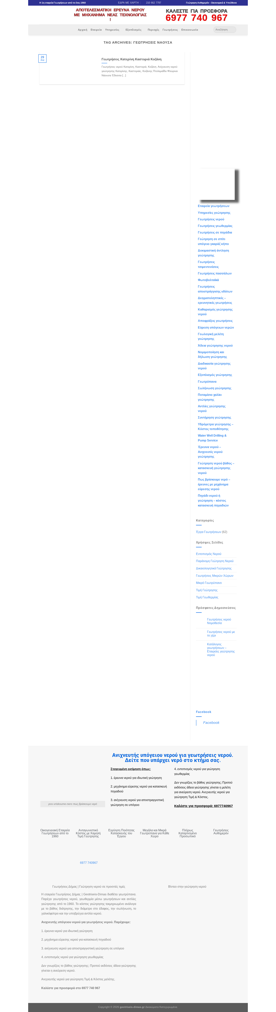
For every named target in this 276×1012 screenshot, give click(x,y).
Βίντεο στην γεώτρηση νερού (187, 886)
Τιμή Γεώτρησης (207, 590)
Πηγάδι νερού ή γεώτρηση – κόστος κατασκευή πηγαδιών (213, 500)
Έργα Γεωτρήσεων (208, 532)
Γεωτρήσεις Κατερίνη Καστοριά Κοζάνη (131, 59)
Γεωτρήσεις (170, 29)
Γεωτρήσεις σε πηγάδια (215, 232)
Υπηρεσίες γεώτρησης (214, 212)
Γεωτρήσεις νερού (211, 219)
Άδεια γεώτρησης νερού (215, 345)
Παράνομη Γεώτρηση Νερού (215, 561)
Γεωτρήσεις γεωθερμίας (215, 225)
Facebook (203, 711)
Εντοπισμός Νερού (208, 554)
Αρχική (82, 29)
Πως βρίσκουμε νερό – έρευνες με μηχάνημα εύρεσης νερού (214, 484)
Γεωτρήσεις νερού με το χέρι (221, 633)
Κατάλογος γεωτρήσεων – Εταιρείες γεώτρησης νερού (221, 650)
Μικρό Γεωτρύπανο (209, 582)
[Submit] (233, 29)
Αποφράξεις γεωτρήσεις (215, 320)
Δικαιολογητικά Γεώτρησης (214, 568)
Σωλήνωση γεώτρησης (214, 388)
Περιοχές (153, 29)
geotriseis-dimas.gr (132, 1006)
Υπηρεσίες (112, 29)
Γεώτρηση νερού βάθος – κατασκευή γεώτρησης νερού (216, 468)
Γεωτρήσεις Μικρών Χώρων (214, 575)
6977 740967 (89, 862)
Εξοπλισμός (133, 29)
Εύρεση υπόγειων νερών (216, 327)
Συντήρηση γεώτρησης (214, 417)
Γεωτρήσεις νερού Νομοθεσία (219, 621)
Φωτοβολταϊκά (208, 280)
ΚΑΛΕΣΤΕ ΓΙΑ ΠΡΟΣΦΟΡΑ (196, 11)
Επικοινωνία (189, 29)
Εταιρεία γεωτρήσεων (213, 206)
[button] (154, 906)
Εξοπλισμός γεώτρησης (215, 374)
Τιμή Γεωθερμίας (207, 597)
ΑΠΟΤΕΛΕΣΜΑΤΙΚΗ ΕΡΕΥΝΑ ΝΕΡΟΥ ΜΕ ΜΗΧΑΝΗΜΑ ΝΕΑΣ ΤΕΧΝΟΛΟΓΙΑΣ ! (110, 14)
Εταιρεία (96, 29)
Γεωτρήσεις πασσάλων (215, 273)
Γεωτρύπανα (207, 381)
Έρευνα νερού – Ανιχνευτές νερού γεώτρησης (210, 451)
